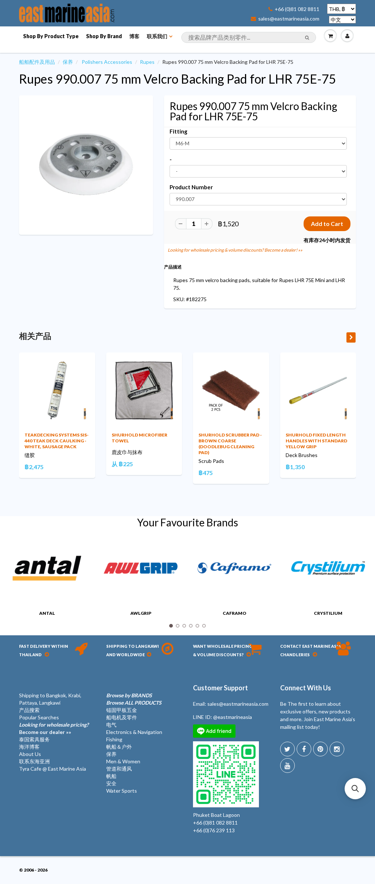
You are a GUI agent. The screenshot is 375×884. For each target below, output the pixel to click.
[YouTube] (287, 765)
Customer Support (220, 688)
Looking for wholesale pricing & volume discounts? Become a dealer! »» (235, 250)
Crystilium (328, 613)
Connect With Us (305, 688)
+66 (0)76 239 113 (214, 830)
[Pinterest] (320, 749)
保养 (68, 62)
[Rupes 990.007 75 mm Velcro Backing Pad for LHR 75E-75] (86, 164)
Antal (47, 613)
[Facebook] (304, 749)
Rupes (147, 62)
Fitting (179, 131)
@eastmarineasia (232, 717)
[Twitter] (287, 749)
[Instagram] (337, 749)
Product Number (191, 187)
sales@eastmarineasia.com (288, 19)
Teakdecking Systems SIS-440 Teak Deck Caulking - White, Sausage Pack (57, 440)
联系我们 (157, 36)
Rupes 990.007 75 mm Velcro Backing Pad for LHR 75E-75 (177, 78)
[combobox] (248, 37)
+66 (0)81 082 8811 (297, 9)
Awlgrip (140, 613)
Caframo (234, 613)
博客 (134, 36)
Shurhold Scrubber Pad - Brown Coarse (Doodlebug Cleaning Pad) (230, 443)
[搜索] (307, 38)
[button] (355, 788)
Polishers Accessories (107, 62)
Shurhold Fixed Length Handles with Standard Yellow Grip (316, 440)
